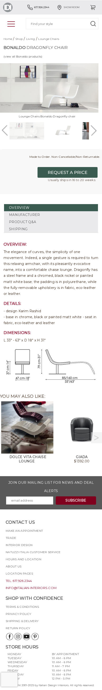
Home (8, 39)
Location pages (19, 573)
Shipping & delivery (22, 621)
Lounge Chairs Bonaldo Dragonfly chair (47, 116)
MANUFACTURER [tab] (24, 215)
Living (30, 39)
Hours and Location (23, 559)
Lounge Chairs (48, 39)
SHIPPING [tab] (18, 229)
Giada (82, 457)
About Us (13, 566)
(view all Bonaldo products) (23, 56)
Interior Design (19, 545)
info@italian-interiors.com (31, 588)
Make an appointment (24, 530)
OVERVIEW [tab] (19, 208)
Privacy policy (18, 614)
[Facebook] (9, 636)
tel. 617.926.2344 (19, 581)
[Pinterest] (34, 636)
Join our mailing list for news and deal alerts (51, 486)
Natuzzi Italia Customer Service (33, 552)
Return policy (18, 628)
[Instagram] (17, 636)
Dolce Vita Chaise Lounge (27, 459)
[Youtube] (26, 636)
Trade (11, 538)
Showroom (72, 7)
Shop (19, 39)
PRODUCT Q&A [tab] (22, 222)
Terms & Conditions (22, 607)
